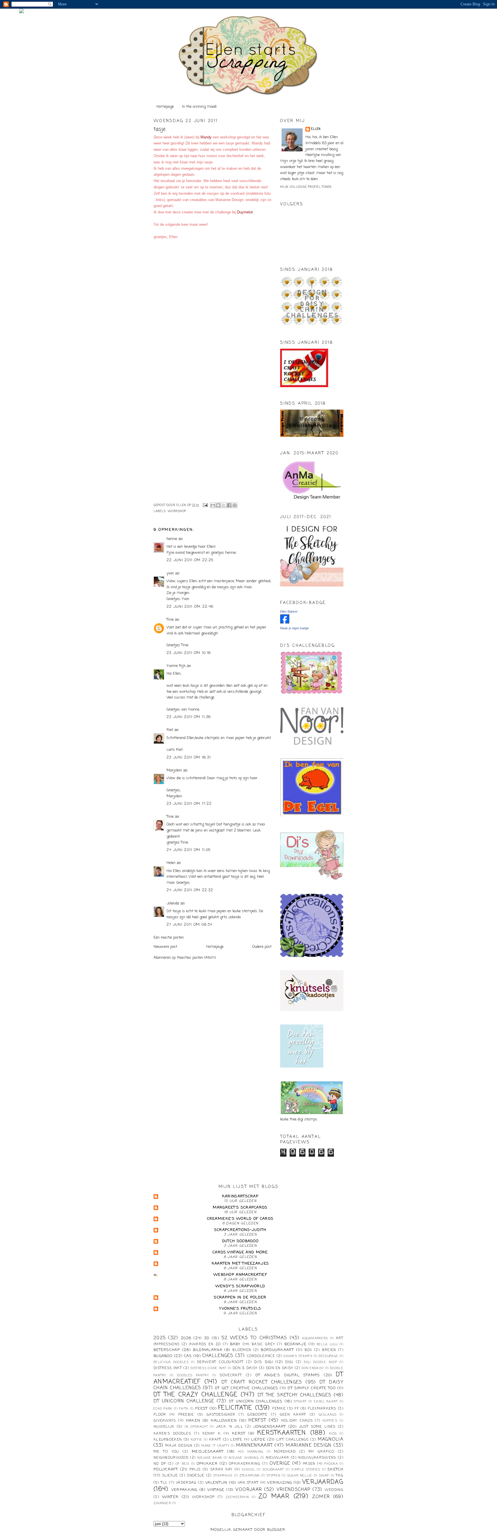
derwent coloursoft (220, 1362)
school (248, 1469)
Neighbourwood (171, 1457)
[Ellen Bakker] (284, 622)
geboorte (257, 1414)
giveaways (165, 1420)
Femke (279, 1408)
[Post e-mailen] (205, 505)
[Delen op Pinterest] (235, 505)
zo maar (274, 1496)
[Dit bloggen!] (218, 505)
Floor (160, 1414)
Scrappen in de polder (240, 1297)
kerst (239, 1433)
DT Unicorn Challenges (256, 1401)
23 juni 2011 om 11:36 (189, 717)
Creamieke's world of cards (240, 1219)
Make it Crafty (215, 1446)
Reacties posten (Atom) (196, 957)
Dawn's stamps (298, 1356)
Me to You (166, 1451)
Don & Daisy (245, 1368)
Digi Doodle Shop (320, 1362)
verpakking (184, 1490)
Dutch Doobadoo (240, 1241)
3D (207, 1338)
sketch (335, 1469)
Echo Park (163, 1408)
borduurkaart (277, 1350)
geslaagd (328, 1414)
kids (333, 1433)
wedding (334, 1490)
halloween (224, 1420)
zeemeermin (237, 1497)
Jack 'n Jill (229, 1426)
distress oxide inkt (209, 1368)
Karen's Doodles (172, 1433)
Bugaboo (163, 1356)
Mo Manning (250, 1452)
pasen (309, 1463)
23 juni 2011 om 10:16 (189, 653)
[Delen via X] (224, 505)
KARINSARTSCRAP (240, 1196)
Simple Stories (305, 1469)
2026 (186, 1338)
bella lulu (327, 1344)
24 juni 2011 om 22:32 (190, 890)
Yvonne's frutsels (240, 1308)
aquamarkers (315, 1338)
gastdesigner (221, 1414)
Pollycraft (166, 1469)
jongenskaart (269, 1426)
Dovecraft (231, 1375)
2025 (160, 1338)
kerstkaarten (281, 1433)
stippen (273, 1475)
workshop (177, 511)
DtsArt (300, 1401)
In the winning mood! (199, 106)
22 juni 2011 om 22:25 (190, 560)
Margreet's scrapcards (240, 1207)
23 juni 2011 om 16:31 (189, 757)
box (308, 1350)
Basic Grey (263, 1344)
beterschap (167, 1350)
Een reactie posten (169, 937)
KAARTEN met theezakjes (240, 1263)
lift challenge (292, 1439)
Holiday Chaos (297, 1420)
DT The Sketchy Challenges (295, 1395)
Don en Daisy (279, 1368)
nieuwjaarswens (317, 1457)
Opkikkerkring (244, 1463)
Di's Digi (263, 1362)
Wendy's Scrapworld (240, 1286)
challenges (218, 1355)
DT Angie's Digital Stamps (287, 1375)
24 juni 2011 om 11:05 (189, 850)
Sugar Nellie (299, 1475)
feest (201, 1408)
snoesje (195, 1475)
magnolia (330, 1439)
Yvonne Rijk (176, 666)
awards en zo (205, 1344)
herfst (257, 1420)
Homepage (165, 106)
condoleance (261, 1356)
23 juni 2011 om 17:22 (189, 803)
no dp (160, 1463)
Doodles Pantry (193, 1375)
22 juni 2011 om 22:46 (190, 606)
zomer (321, 1496)
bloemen (241, 1350)
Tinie (170, 619)
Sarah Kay (221, 1469)
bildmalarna (207, 1350)
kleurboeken (168, 1439)
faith (184, 1408)
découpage (328, 1356)
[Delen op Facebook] (229, 505)
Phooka (331, 1464)
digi (289, 1362)
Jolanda (173, 903)
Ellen (316, 129)
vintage (215, 1490)
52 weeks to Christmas (254, 1338)
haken (193, 1420)
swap (324, 1475)
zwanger (162, 1503)
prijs (195, 1469)
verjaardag (322, 1482)
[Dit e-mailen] (213, 505)
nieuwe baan (210, 1458)
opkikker (207, 1463)
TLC (164, 1482)
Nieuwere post (165, 947)
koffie (196, 1439)
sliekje (170, 1475)
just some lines (317, 1426)
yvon (170, 573)
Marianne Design (308, 1445)
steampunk (250, 1475)
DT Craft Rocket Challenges (261, 1382)
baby (235, 1344)
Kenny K (211, 1433)
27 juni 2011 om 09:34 (189, 924)
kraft (215, 1439)
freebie (186, 1414)
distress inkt (168, 1368)
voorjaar (249, 1489)
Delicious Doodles (171, 1362)
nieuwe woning (244, 1458)
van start (248, 1482)
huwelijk (164, 1426)
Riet (170, 730)
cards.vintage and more (240, 1252)
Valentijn (216, 1482)
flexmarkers (322, 1408)
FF (297, 1408)
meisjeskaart (208, 1451)
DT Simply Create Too (312, 1388)
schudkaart (273, 1469)
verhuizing (279, 1482)
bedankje (295, 1344)
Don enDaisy (313, 1368)
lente (236, 1439)
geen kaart (293, 1414)
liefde (258, 1439)
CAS (188, 1356)
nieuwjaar (277, 1457)
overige (279, 1463)
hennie (172, 539)
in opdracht (196, 1427)
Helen (171, 863)
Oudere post (262, 947)
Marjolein (174, 770)
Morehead (285, 1451)
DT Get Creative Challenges (246, 1388)
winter (170, 1497)
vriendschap (293, 1489)
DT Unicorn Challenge (184, 1401)
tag (339, 1475)
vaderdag (186, 1482)
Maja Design (178, 1445)
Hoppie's (330, 1421)
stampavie (223, 1475)
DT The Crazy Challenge (196, 1394)
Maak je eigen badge (294, 628)
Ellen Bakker (289, 611)
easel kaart (326, 1401)
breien (329, 1350)
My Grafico (321, 1451)
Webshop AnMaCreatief (240, 1275)
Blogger (276, 1530)
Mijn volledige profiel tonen (306, 187)
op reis (182, 1464)
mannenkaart (254, 1445)
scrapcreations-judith (240, 1230)
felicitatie (235, 1408)
